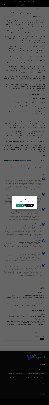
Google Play (19, 205)
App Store (28, 205)
